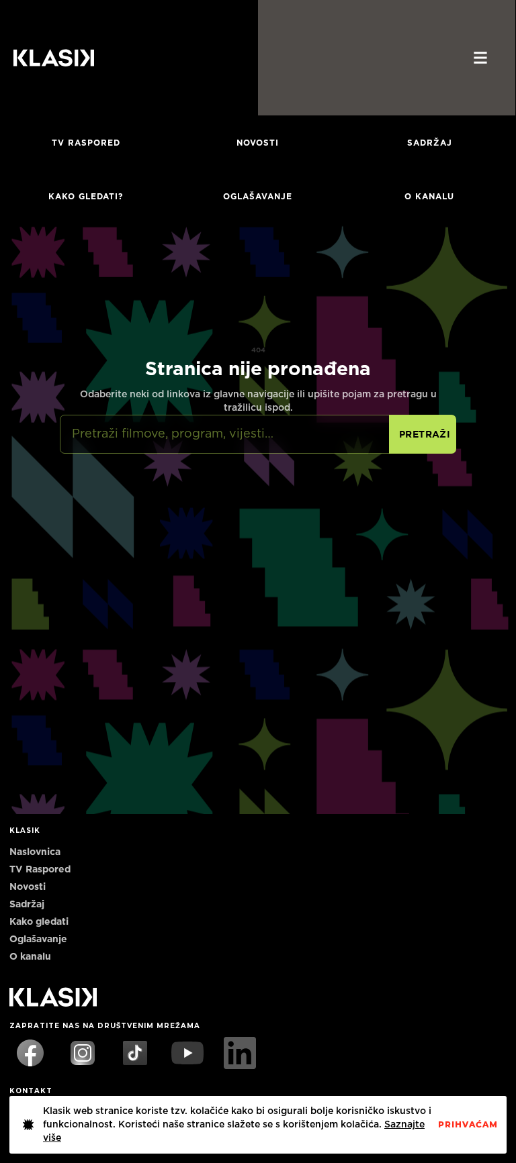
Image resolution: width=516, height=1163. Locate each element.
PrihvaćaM (468, 1124)
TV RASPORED (86, 143)
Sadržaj (429, 143)
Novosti (257, 143)
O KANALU (429, 197)
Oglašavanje (257, 197)
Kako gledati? (86, 197)
